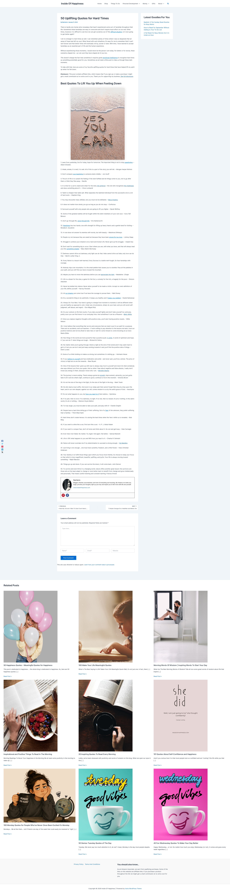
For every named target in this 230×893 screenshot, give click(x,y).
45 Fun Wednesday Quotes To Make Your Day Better (176, 843)
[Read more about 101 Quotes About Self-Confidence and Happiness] (181, 715)
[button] (139, 3)
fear (106, 410)
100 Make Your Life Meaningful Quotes (95, 665)
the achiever (101, 186)
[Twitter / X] (2, 452)
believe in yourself (74, 359)
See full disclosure (126, 76)
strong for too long (115, 237)
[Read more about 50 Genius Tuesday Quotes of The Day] (106, 804)
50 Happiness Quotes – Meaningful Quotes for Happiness (28, 665)
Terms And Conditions (92, 864)
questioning (129, 162)
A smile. (109, 338)
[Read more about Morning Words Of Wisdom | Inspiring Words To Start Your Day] (181, 626)
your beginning (78, 174)
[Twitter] (2, 444)
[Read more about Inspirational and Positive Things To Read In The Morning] (31, 715)
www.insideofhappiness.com (81, 487)
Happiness (66, 225)
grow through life (83, 221)
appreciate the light (107, 274)
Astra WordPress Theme (133, 888)
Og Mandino (123, 443)
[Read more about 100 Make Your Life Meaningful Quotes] (106, 626)
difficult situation (116, 32)
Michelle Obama (103, 371)
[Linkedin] (2, 449)
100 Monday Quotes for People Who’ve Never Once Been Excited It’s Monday (36, 825)
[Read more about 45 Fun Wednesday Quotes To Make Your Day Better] (181, 804)
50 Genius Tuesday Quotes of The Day (95, 843)
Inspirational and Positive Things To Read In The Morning (28, 754)
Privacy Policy (78, 864)
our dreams (69, 293)
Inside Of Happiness (72, 3)
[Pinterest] (63, 495)
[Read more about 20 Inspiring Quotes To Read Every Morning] (106, 715)
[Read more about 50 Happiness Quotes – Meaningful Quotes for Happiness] (31, 626)
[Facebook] (67, 495)
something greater (73, 249)
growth (102, 375)
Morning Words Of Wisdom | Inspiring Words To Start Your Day (180, 665)
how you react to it (92, 394)
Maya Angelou (113, 200)
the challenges (129, 186)
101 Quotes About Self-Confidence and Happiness (175, 754)
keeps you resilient (114, 298)
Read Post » (8, 676)
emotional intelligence (110, 58)
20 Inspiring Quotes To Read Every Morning (97, 754)
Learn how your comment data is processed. (99, 565)
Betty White (128, 314)
